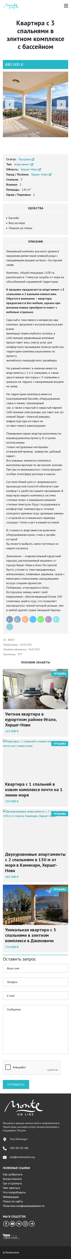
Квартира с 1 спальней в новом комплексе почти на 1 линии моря (34, 789)
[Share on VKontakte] (17, 619)
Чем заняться (11, 1188)
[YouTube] (12, 1224)
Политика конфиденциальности (23, 1206)
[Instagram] (25, 1224)
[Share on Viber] (48, 619)
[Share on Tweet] (56, 619)
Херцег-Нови (29, 169)
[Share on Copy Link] (9, 627)
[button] (61, 104)
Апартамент (22, 164)
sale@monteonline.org (22, 1157)
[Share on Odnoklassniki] (25, 619)
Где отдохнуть (12, 1183)
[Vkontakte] (19, 1224)
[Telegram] (32, 1224)
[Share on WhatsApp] (40, 619)
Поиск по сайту (13, 1201)
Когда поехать (12, 1179)
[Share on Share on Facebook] (9, 619)
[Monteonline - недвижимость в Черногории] (9, 6)
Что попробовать (14, 1192)
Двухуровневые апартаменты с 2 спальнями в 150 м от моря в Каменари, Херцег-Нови (35, 862)
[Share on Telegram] (33, 619)
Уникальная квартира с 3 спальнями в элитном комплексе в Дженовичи (30, 935)
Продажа (24, 159)
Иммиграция (11, 1197)
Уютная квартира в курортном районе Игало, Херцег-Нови (30, 719)
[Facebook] (6, 1224)
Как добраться (12, 1174)
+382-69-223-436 (18, 1148)
